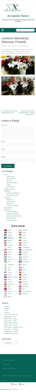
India (9, 261)
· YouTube (6, 312)
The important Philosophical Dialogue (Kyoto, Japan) (9, 111)
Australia (10, 232)
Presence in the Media (12, 205)
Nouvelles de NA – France (11, 325)
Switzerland (25, 286)
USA (24, 289)
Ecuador (10, 252)
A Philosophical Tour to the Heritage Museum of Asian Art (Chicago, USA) (27, 112)
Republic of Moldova (13, 277)
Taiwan (10, 289)
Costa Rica (10, 245)
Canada (24, 240)
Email (3, 149)
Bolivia (24, 235)
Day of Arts (9, 180)
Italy (24, 267)
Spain (9, 286)
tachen (9, 296)
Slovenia (25, 281)
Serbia (24, 279)
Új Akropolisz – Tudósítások (11, 329)
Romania (25, 277)
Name (3, 141)
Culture (6, 174)
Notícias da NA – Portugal (10, 319)
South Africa (11, 284)
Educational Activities (12, 182)
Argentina (25, 230)
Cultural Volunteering (12, 212)
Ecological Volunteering (13, 214)
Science (9, 184)
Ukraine (10, 291)
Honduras (10, 259)
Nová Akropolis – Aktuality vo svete (13, 327)
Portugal (25, 274)
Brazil (24, 237)
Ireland (24, 264)
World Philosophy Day (12, 195)
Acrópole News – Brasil (10, 316)
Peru (24, 272)
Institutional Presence (9, 189)
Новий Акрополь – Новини (11, 331)
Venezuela (25, 293)
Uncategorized (8, 208)
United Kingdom (26, 291)
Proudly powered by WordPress (9, 375)
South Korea (26, 284)
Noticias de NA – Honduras (11, 323)
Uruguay (10, 293)
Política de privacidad (8, 360)
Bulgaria (10, 240)
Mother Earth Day (11, 218)
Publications (7, 197)
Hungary (25, 259)
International (26, 261)
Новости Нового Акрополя (11, 333)
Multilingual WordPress (6, 389)
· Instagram (7, 308)
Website (3, 157)
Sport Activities (10, 187)
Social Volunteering (12, 220)
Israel (9, 267)
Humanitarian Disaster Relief (14, 216)
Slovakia (10, 281)
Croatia (24, 245)
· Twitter (6, 310)
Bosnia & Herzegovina (11, 237)
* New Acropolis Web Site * (11, 314)
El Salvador (25, 252)
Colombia (25, 242)
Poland (15, 46)
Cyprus (9, 247)
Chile (9, 242)
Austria (24, 232)
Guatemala (25, 257)
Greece (9, 257)
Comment (4, 125)
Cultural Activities (11, 178)
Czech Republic (26, 247)
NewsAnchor (26, 375)
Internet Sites (10, 203)
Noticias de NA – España (10, 321)
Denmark (10, 249)
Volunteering (7, 210)
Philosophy (7, 191)
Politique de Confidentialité (10, 368)
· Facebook (7, 306)
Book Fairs (9, 199)
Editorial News (10, 201)
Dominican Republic (27, 249)
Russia (9, 279)
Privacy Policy (6, 364)
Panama (10, 272)
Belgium (10, 235)
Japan (9, 270)
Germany (25, 254)
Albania (10, 230)
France (9, 254)
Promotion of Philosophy (13, 193)
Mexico (24, 270)
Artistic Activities (24, 46)
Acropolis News (18, 16)
